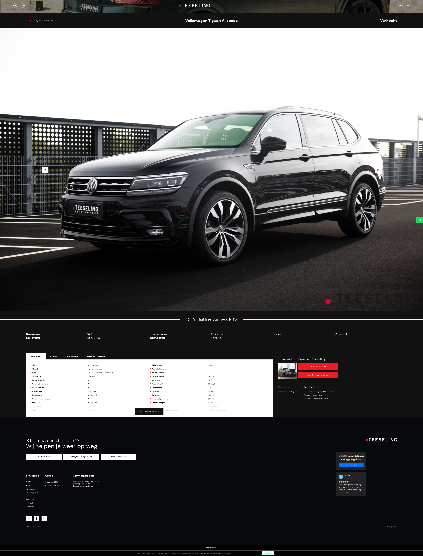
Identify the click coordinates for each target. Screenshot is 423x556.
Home (29, 481)
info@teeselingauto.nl (318, 375)
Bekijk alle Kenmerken (149, 411)
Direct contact (118, 457)
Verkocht (30, 503)
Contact (29, 507)
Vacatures (30, 489)
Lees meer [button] (343, 492)
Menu (401, 5)
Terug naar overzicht (43, 21)
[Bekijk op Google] (341, 477)
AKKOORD (267, 553)
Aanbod (29, 485)
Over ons (30, 499)
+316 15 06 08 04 (318, 366)
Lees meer (227, 553)
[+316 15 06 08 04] (419, 220)
